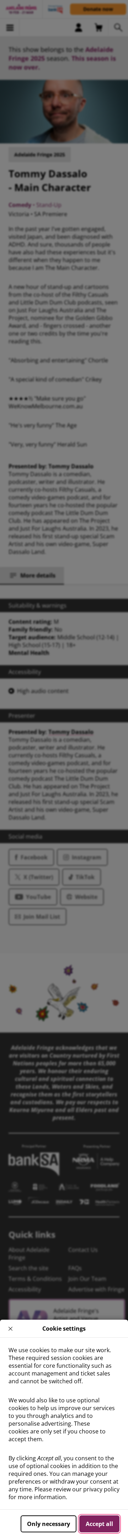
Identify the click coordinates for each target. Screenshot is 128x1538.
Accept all (99, 1524)
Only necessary (48, 1524)
